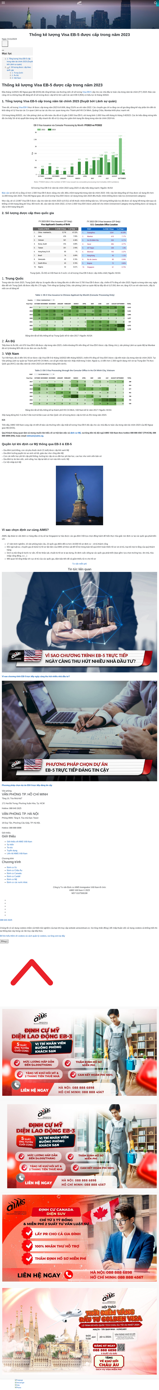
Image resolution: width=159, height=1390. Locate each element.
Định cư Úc (12, 867)
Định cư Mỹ (12, 879)
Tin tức (10, 848)
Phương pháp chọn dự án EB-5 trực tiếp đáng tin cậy (27, 785)
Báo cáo (5, 193)
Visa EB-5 (86, 92)
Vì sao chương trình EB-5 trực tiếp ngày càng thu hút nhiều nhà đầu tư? (36, 676)
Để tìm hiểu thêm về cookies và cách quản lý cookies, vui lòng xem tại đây (32, 936)
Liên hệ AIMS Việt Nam (17, 853)
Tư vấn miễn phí (79, 564)
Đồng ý (4, 941)
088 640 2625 (6, 920)
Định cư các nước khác (17, 882)
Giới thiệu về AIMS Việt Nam (19, 842)
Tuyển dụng (12, 850)
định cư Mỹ (75, 433)
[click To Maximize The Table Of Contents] (5, 44)
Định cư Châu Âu (14, 870)
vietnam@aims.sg (35, 436)
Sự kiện (10, 845)
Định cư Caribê (13, 876)
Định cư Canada (14, 873)
